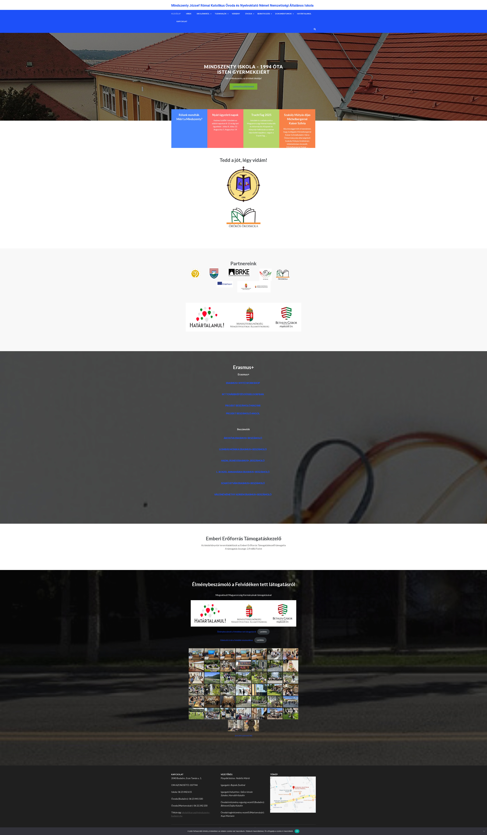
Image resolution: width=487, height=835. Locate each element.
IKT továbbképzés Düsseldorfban (243, 394)
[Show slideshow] (243, 736)
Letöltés (263, 632)
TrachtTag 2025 (261, 115)
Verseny (236, 14)
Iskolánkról (203, 14)
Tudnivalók (221, 14)
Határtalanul (304, 14)
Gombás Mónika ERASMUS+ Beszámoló (243, 449)
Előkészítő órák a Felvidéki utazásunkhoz (236, 640)
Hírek (188, 14)
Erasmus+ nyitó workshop (243, 383)
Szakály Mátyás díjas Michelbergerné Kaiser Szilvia (297, 119)
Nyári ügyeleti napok (225, 115)
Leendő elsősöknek (243, 86)
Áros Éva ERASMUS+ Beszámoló (243, 438)
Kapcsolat (182, 21)
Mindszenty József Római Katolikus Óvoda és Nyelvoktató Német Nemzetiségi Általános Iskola (242, 5)
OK (297, 831)
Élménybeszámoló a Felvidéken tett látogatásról (236, 632)
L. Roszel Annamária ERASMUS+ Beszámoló (242, 472)
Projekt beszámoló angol (243, 413)
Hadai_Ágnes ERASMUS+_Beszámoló (243, 460)
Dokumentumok (283, 14)
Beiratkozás (263, 14)
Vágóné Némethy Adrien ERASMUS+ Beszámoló (243, 494)
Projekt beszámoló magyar (242, 405)
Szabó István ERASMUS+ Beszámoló (243, 483)
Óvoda (248, 14)
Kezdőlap (176, 14)
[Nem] (484, 831)
